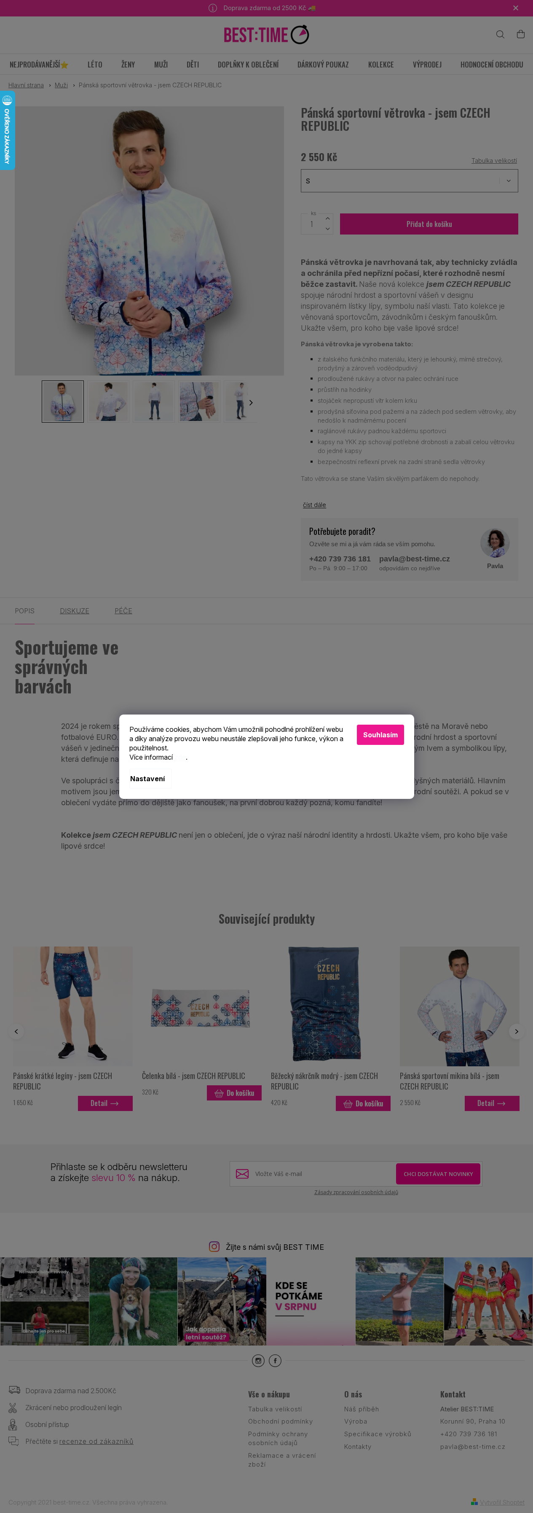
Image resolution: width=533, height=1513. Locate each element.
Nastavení (147, 778)
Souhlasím (380, 735)
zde (180, 757)
